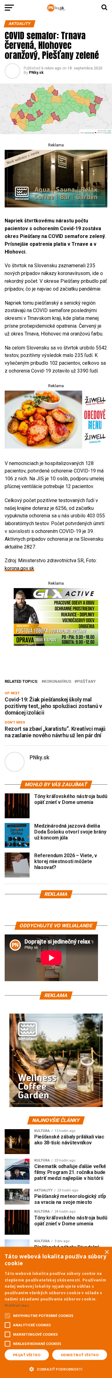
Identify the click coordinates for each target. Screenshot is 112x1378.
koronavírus (57, 682)
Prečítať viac (17, 1305)
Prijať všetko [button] (26, 1354)
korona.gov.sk (19, 568)
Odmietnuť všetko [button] (80, 1354)
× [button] (106, 1252)
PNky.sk (36, 72)
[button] (56, 1368)
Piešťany (86, 682)
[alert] (56, 1312)
